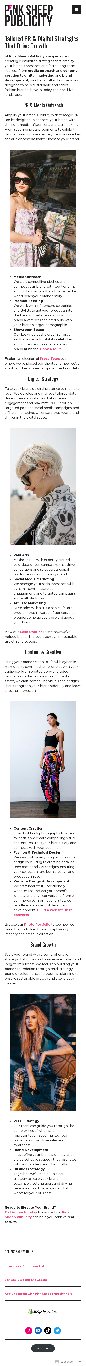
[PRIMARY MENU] (76, 9)
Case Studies (31, 632)
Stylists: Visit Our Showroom (26, 1279)
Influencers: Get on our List (24, 1266)
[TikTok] (47, 1330)
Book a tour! (50, 349)
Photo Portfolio (37, 924)
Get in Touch (43, 1348)
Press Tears (50, 359)
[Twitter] (57, 1330)
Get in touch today (21, 1212)
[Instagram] (28, 1330)
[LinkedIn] (38, 1330)
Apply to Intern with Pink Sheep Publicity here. (39, 1293)
